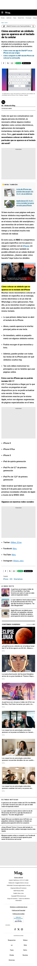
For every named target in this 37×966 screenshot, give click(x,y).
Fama (11, 950)
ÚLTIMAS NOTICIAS (9, 799)
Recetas (25, 955)
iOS (11, 579)
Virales (11, 955)
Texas (14, 17)
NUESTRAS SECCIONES (18, 935)
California (8, 17)
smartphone (18, 579)
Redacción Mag (9, 105)
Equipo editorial (18, 877)
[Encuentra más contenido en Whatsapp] (12, 63)
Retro (25, 950)
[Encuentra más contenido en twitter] (8, 63)
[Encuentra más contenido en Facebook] (3, 63)
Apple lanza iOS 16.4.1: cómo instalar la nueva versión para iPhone (25, 203)
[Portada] (18, 876)
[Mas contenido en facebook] (15, 929)
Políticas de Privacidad (18, 910)
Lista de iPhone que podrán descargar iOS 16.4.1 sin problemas (24, 191)
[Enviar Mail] (2, 105)
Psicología (28, 17)
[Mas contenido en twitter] (18, 929)
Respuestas (12, 940)
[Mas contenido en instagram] (22, 929)
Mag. (15, 548)
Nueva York (21, 17)
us (12, 945)
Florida (2, 17)
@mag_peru (18, 561)
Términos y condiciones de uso (18, 907)
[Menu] (3, 13)
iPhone (5, 579)
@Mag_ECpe (16, 542)
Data (25, 945)
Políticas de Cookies (18, 914)
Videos (25, 940)
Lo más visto (7, 586)
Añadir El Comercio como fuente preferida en (19, 26)
